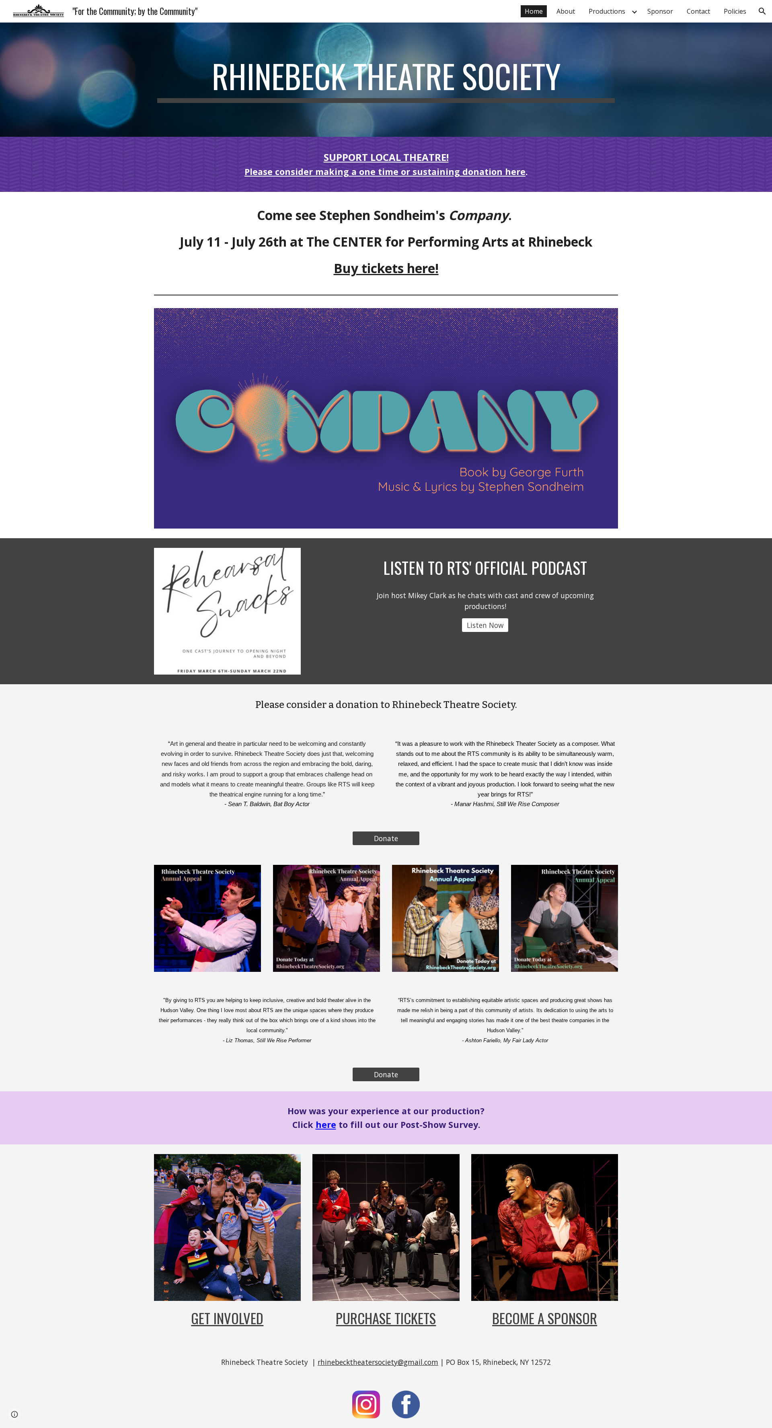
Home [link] (534, 11)
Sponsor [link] (660, 11)
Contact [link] (698, 11)
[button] (762, 11)
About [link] (565, 11)
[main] (386, 79)
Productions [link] (607, 11)
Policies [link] (735, 11)
